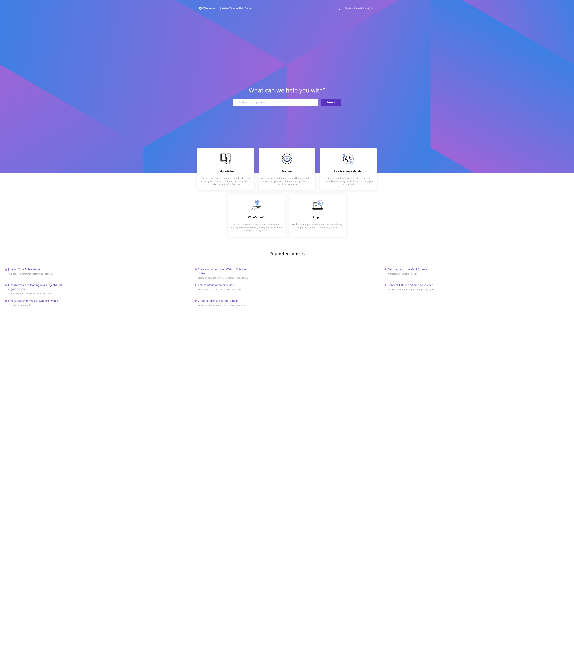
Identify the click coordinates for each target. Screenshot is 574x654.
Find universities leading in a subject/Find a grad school (35, 287)
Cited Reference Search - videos (218, 300)
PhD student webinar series (216, 285)
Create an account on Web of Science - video (222, 271)
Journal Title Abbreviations (25, 269)
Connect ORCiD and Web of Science (410, 285)
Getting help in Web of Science (408, 269)
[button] (340, 8)
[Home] (207, 8)
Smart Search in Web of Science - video (33, 300)
